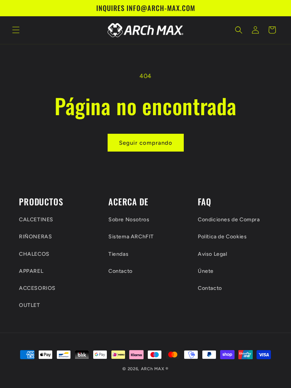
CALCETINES (36, 219)
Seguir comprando (145, 142)
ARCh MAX (152, 368)
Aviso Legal (212, 254)
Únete (206, 271)
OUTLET (29, 305)
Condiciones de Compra (229, 219)
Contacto (120, 271)
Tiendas (118, 254)
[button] (16, 30)
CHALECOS (34, 254)
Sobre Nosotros (128, 219)
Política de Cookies (222, 236)
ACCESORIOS (37, 288)
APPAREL (31, 271)
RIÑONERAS (35, 236)
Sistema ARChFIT (131, 236)
